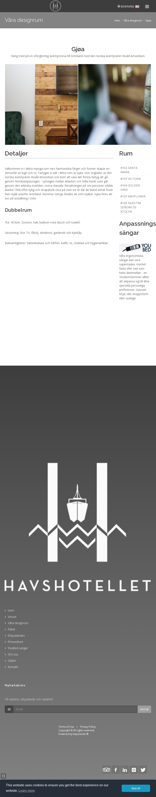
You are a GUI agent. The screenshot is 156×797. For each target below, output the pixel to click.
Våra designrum (133, 20)
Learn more (26, 790)
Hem (117, 20)
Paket (11, 629)
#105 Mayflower (133, 196)
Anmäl (144, 709)
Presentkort (15, 642)
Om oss (13, 654)
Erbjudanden (16, 635)
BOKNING (127, 6)
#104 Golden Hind (130, 187)
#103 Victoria (130, 179)
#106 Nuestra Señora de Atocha (130, 207)
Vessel (12, 617)
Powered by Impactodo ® (73, 734)
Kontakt (13, 667)
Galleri (12, 661)
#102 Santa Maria (128, 170)
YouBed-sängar (18, 648)
